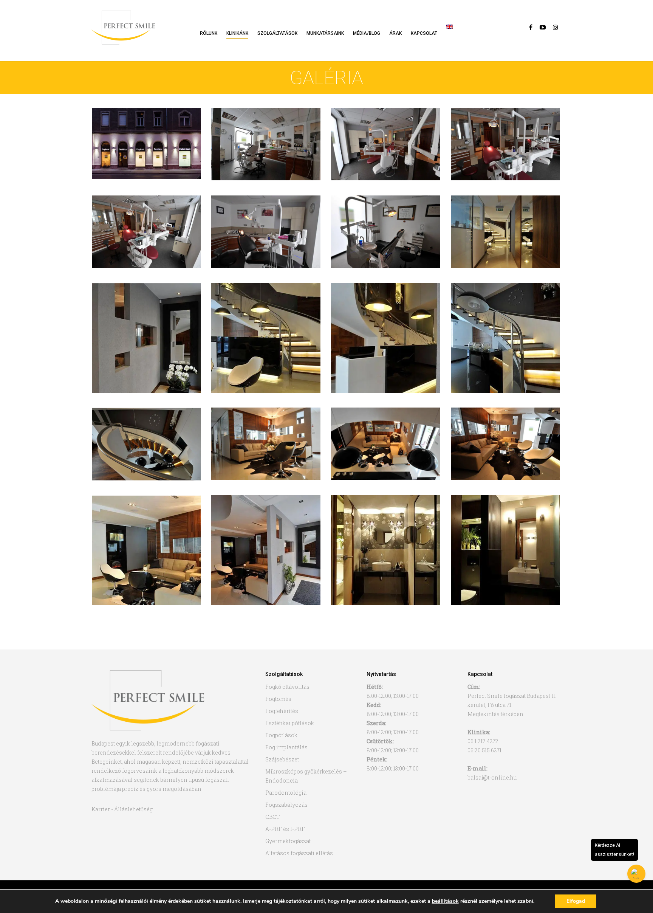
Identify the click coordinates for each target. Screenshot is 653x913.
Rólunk (208, 33)
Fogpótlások (281, 735)
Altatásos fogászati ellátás (299, 853)
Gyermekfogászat (288, 841)
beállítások (445, 901)
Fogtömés (278, 698)
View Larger (146, 136)
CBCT (272, 816)
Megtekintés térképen (495, 714)
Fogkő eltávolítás (287, 686)
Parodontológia (285, 792)
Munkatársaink (325, 33)
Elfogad (575, 901)
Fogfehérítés (281, 711)
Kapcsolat (424, 33)
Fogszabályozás (286, 804)
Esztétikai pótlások (289, 723)
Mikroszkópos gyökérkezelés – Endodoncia (306, 776)
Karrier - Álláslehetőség (122, 809)
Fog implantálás (286, 747)
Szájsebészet (282, 759)
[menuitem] (449, 36)
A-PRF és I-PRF (285, 828)
